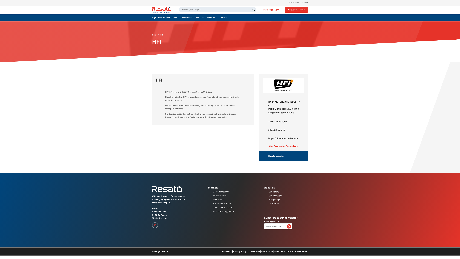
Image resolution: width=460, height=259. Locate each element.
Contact (305, 3)
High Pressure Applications (164, 18)
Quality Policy (280, 251)
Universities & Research (223, 207)
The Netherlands (159, 218)
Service (198, 18)
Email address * (271, 222)
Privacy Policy (239, 251)
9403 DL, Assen (159, 215)
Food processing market (223, 211)
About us (211, 18)
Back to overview (276, 156)
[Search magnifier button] (253, 9)
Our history (274, 191)
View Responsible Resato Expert (284, 146)
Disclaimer (227, 251)
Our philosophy (275, 195)
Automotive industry (222, 203)
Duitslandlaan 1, (159, 212)
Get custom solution (296, 10)
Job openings (274, 199)
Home (154, 35)
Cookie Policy (254, 251)
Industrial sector (220, 195)
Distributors (294, 3)
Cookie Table (267, 251)
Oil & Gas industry (221, 191)
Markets (186, 18)
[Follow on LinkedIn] (155, 225)
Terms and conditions (298, 251)
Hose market (218, 199)
